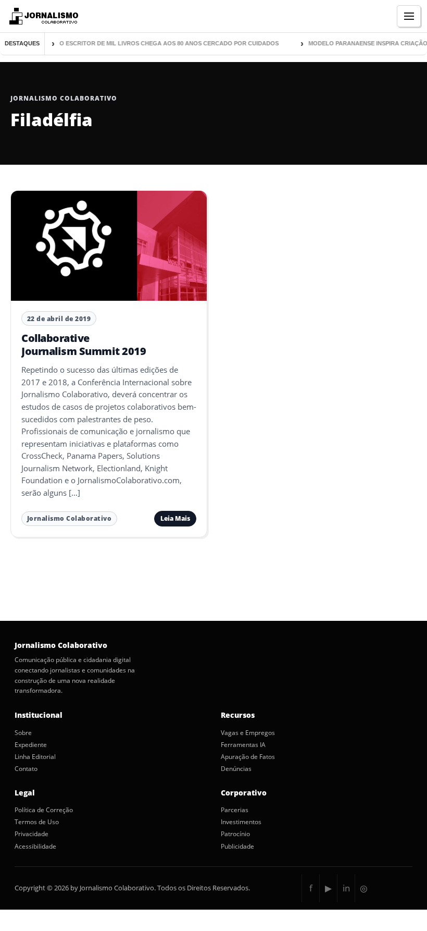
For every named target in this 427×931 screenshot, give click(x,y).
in (346, 888)
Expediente (31, 745)
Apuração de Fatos (248, 757)
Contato (26, 769)
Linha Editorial (35, 757)
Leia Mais (175, 518)
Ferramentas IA (243, 745)
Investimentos (241, 822)
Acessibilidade (35, 846)
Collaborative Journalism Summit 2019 (83, 344)
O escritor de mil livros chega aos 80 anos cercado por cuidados (165, 43)
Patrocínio (235, 834)
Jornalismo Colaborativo (69, 518)
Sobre (23, 733)
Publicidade (237, 846)
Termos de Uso (37, 822)
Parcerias (234, 810)
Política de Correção (44, 810)
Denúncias (236, 769)
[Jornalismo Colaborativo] (42, 16)
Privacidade (31, 834)
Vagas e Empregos (248, 733)
